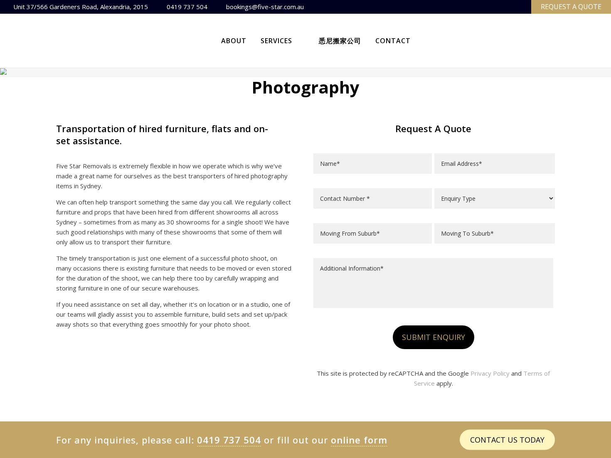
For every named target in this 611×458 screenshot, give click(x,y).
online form (359, 439)
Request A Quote (571, 6)
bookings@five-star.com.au (265, 6)
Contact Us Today (507, 439)
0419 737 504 (187, 6)
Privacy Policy (490, 373)
